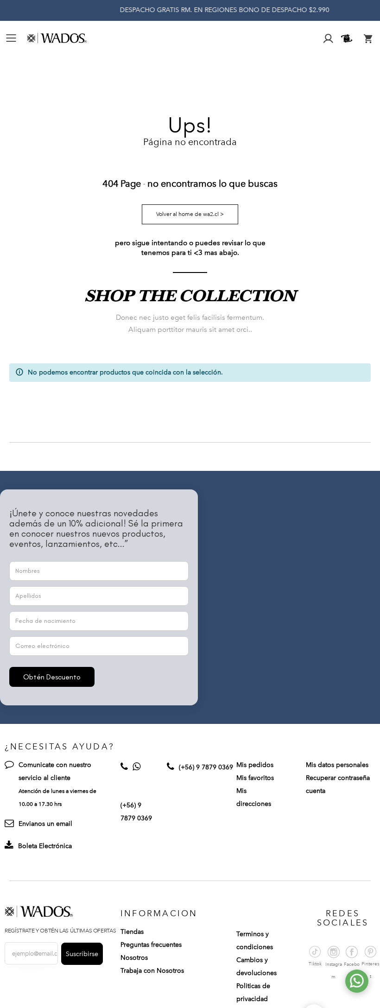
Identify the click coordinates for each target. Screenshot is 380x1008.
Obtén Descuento (52, 676)
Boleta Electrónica (45, 846)
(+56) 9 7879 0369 (206, 767)
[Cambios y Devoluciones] (348, 38)
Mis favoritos (255, 778)
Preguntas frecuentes (151, 945)
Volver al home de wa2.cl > (190, 214)
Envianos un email (45, 824)
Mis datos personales (337, 765)
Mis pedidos (254, 765)
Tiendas (132, 932)
